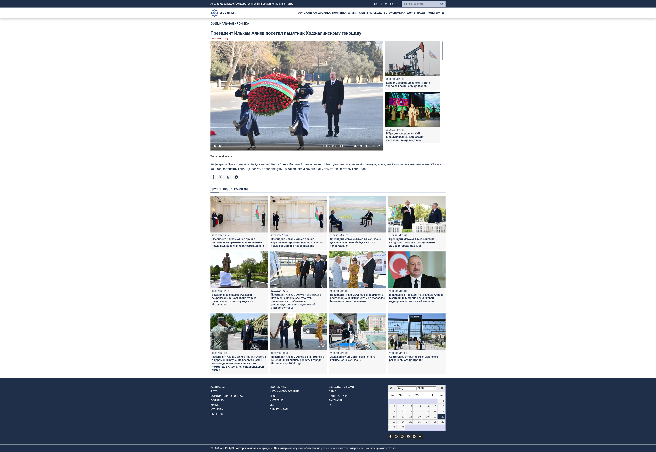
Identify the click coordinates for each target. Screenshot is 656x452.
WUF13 (411, 12)
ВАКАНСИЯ (336, 400)
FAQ (331, 405)
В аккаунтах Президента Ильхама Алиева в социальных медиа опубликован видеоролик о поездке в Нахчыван (416, 298)
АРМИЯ (352, 12)
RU (381, 3)
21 (435, 416)
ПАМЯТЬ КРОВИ (279, 409)
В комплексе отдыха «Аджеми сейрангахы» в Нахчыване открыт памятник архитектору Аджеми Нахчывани (234, 299)
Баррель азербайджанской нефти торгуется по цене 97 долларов (408, 84)
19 (419, 416)
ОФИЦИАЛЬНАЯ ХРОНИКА (314, 12)
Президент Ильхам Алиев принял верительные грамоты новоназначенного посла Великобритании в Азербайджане (239, 242)
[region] (414, 92)
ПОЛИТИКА (339, 12)
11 (410, 411)
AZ (375, 3)
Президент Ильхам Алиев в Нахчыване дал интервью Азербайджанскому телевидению (355, 242)
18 (410, 416)
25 (410, 421)
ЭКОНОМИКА (397, 12)
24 (403, 421)
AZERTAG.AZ (217, 386)
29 (442, 421)
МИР (272, 405)
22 (442, 416)
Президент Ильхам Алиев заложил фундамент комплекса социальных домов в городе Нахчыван (412, 242)
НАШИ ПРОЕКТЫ (427, 12)
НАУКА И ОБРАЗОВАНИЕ (284, 391)
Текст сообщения (221, 156)
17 (403, 416)
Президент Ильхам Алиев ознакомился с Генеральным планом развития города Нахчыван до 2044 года (297, 360)
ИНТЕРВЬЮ (276, 400)
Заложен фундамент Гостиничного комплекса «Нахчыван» (352, 358)
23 (394, 421)
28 (435, 421)
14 (435, 411)
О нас (332, 391)
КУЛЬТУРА (365, 12)
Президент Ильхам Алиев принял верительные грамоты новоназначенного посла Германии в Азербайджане (298, 242)
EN (386, 3)
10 (403, 411)
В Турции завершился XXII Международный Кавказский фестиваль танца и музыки (405, 137)
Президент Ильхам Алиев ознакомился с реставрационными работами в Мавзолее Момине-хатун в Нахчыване (357, 298)
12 (419, 411)
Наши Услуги (338, 396)
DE (391, 3)
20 (427, 416)
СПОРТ (274, 396)
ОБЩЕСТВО (380, 12)
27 (427, 421)
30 (394, 427)
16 (394, 416)
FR (396, 3)
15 (442, 411)
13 (427, 411)
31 (403, 427)
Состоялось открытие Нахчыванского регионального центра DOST (414, 358)
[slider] (270, 146)
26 (419, 421)
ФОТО (213, 391)
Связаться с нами (341, 386)
